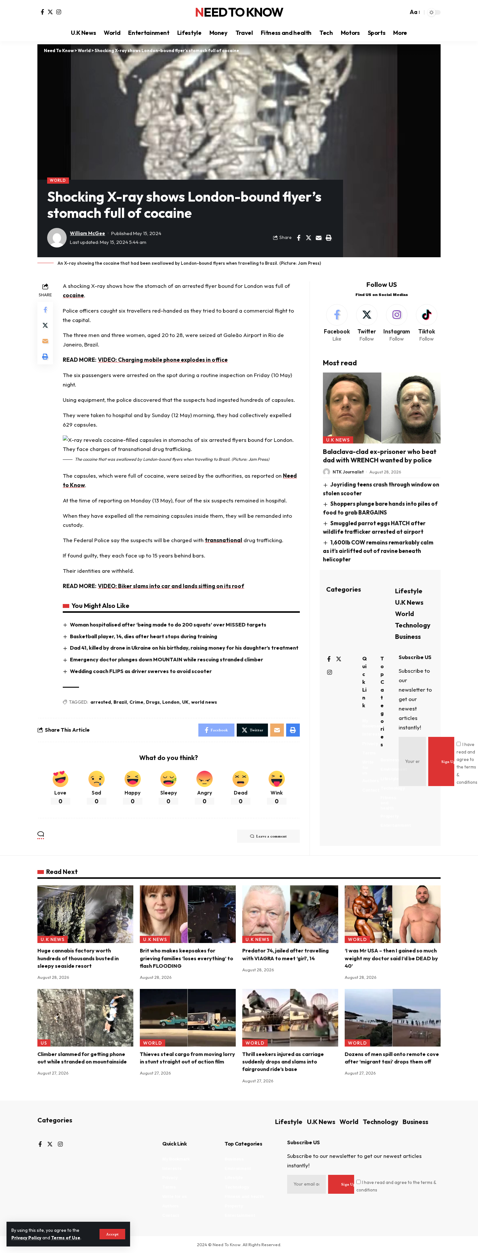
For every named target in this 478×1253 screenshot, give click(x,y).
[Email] (318, 237)
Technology (413, 625)
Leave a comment (271, 836)
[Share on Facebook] (298, 237)
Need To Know (239, 12)
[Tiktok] (426, 323)
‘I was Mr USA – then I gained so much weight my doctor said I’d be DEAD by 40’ (391, 958)
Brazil (120, 702)
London (170, 702)
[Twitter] (50, 12)
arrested (100, 702)
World (58, 180)
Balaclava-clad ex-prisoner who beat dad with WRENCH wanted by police (379, 455)
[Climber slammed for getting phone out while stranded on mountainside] (85, 1018)
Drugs (153, 702)
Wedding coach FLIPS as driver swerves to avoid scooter (141, 671)
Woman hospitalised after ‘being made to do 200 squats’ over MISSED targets (168, 624)
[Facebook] (42, 12)
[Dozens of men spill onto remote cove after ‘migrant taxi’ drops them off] (393, 1018)
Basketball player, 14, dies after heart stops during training (143, 636)
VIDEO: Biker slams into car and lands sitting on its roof (171, 586)
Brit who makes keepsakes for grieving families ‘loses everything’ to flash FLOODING (186, 958)
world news (204, 702)
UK (185, 702)
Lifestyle (408, 591)
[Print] (328, 237)
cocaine (73, 295)
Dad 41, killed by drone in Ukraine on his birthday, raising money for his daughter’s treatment (184, 647)
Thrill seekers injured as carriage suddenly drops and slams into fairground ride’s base (283, 1061)
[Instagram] (59, 12)
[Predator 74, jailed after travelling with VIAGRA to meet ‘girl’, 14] (290, 914)
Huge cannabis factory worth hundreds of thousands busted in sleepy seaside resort (78, 958)
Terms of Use (65, 1238)
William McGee (87, 233)
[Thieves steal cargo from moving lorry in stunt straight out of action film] (188, 1018)
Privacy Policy (26, 1238)
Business (408, 636)
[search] (401, 12)
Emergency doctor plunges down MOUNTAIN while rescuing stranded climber (166, 659)
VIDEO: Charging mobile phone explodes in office (163, 359)
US (44, 1043)
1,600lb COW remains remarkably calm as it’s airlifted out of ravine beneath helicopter (378, 550)
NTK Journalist (348, 471)
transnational (223, 540)
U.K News (338, 440)
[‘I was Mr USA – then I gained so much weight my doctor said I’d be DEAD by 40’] (393, 914)
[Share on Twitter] (308, 237)
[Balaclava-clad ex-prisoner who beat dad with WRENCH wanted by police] (382, 408)
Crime (136, 702)
